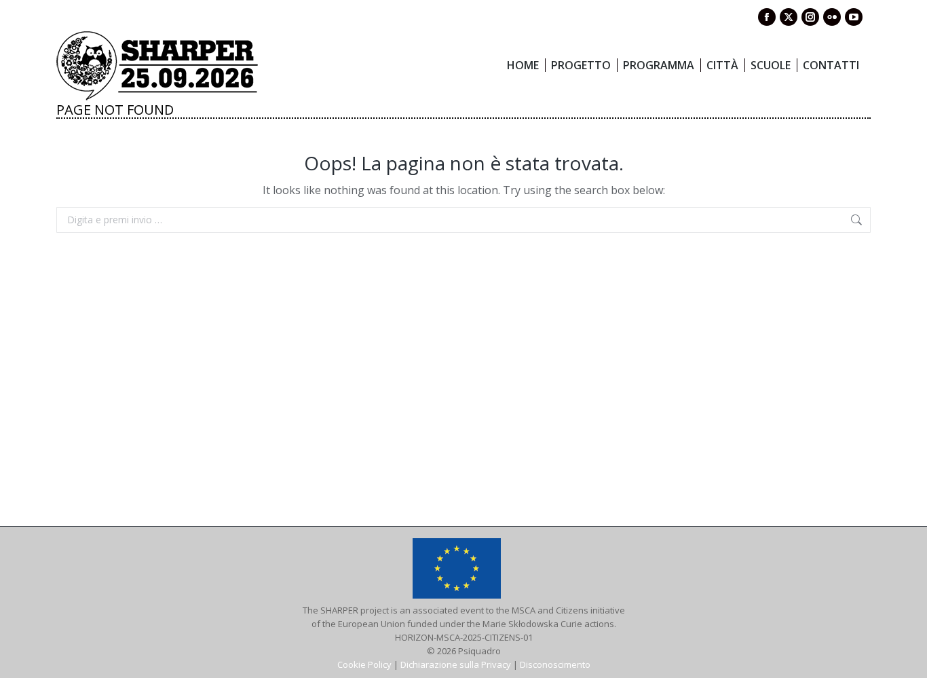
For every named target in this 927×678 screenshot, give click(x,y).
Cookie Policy (364, 664)
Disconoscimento (555, 664)
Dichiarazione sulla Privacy (455, 664)
